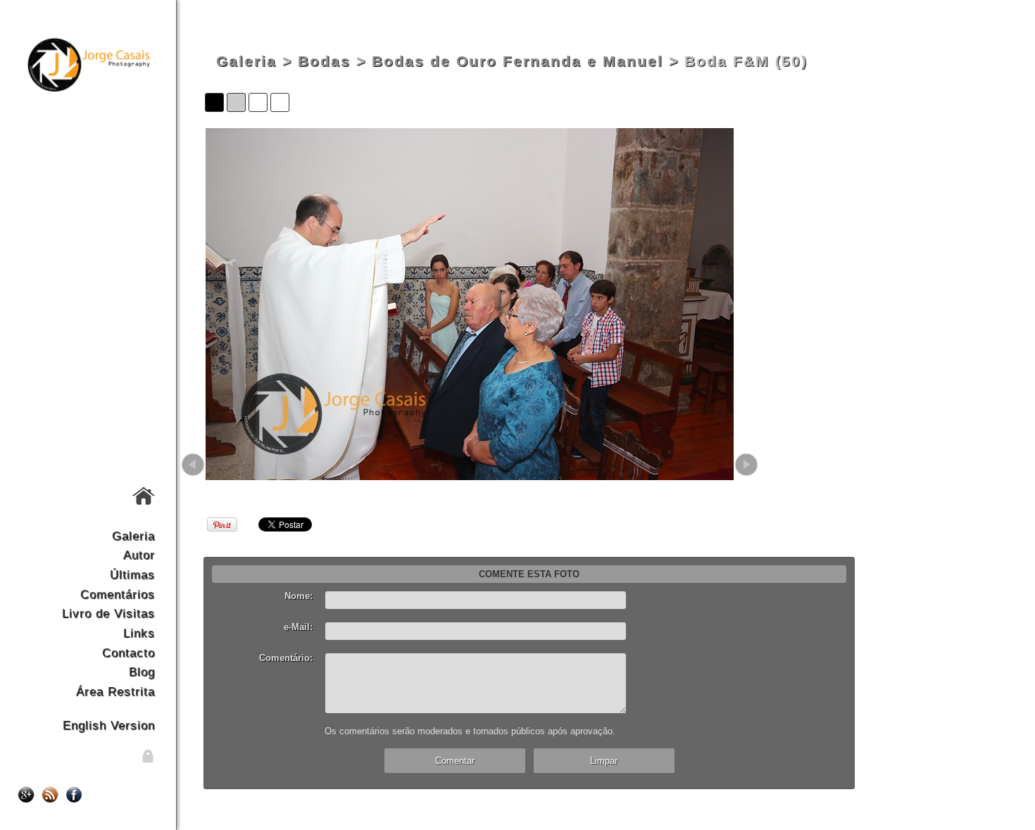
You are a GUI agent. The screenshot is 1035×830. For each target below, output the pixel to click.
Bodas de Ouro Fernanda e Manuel (517, 61)
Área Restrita (115, 691)
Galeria (133, 536)
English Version (109, 725)
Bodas (324, 61)
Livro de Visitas (108, 613)
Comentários (117, 594)
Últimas (132, 574)
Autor (139, 555)
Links (139, 633)
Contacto (128, 653)
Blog (142, 672)
